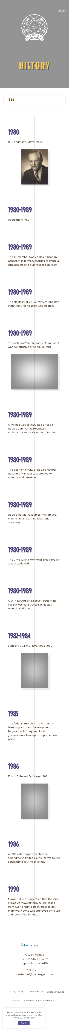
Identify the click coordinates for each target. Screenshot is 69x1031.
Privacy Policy (16, 991)
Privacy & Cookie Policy (23, 1017)
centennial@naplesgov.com (34, 974)
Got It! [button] (24, 1023)
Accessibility (36, 991)
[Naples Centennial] (34, 27)
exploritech (50, 1000)
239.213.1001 (34, 970)
